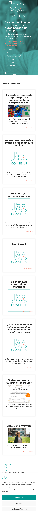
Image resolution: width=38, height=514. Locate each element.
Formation (10, 59)
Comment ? (11, 50)
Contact (9, 69)
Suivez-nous (12, 74)
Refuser (19, 503)
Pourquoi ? (11, 53)
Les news (10, 62)
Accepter (19, 498)
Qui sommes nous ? (14, 56)
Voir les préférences (19, 509)
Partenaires (11, 65)
